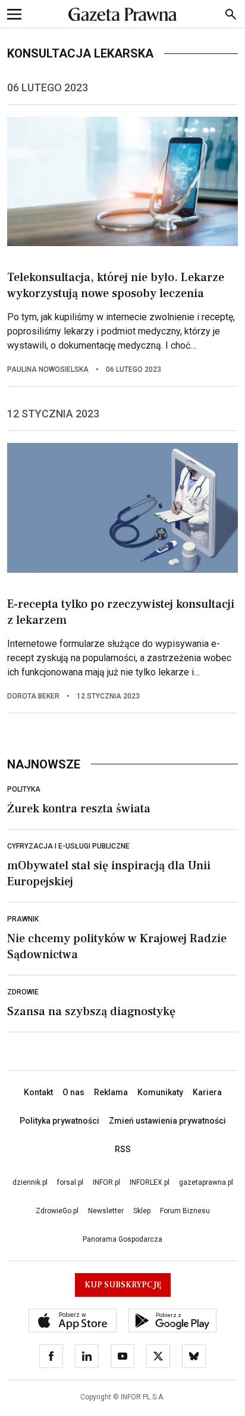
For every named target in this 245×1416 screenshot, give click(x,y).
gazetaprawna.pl (206, 1182)
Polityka (23, 789)
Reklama (111, 1092)
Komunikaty (160, 1092)
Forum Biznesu (185, 1211)
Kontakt (38, 1092)
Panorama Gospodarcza (122, 1239)
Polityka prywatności (59, 1120)
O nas (73, 1092)
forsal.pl (70, 1182)
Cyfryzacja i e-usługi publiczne (68, 846)
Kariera (207, 1092)
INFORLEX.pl (149, 1182)
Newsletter (106, 1211)
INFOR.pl (106, 1182)
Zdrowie (23, 992)
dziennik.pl (30, 1182)
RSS (123, 1149)
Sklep (141, 1211)
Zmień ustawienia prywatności (167, 1120)
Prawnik (23, 919)
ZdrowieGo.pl (57, 1211)
